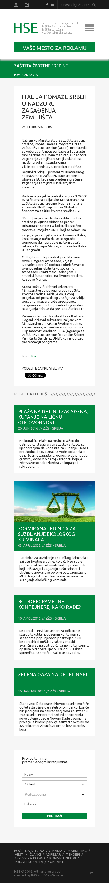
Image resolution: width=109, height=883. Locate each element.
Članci (35, 854)
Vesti (19, 854)
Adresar (53, 854)
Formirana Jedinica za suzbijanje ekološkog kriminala (47, 534)
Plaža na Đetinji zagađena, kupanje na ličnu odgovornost (53, 417)
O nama (55, 850)
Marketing (77, 850)
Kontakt (56, 862)
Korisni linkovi (62, 858)
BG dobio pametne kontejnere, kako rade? (49, 604)
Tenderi (73, 854)
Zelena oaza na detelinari (52, 674)
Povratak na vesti (27, 74)
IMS (34, 875)
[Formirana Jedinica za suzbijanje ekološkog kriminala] (54, 501)
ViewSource (53, 875)
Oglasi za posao (30, 858)
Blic (34, 356)
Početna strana (29, 850)
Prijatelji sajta (29, 862)
